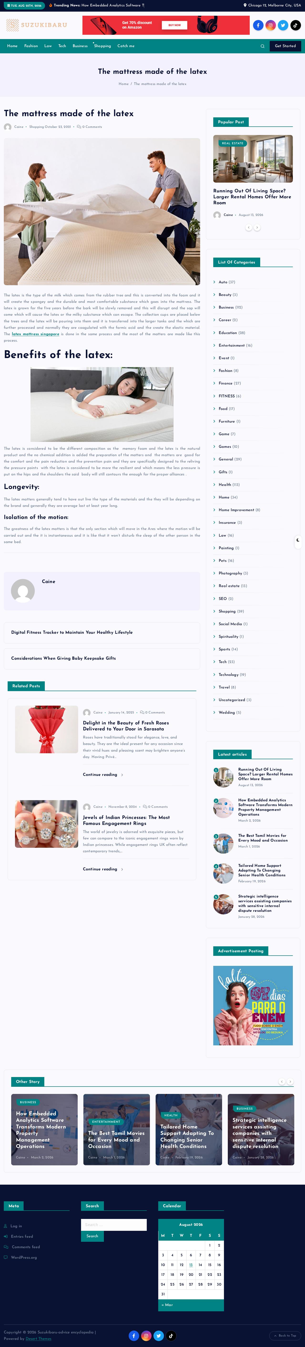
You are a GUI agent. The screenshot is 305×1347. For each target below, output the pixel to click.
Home (12, 46)
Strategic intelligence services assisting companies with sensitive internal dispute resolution (187, 1133)
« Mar (167, 1305)
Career (225, 320)
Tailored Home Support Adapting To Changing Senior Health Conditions (261, 870)
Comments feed (26, 1247)
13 (191, 1265)
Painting (226, 548)
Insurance (227, 523)
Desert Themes (38, 1339)
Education (228, 333)
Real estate (233, 143)
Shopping (102, 46)
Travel (224, 687)
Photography (230, 573)
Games (225, 447)
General (226, 459)
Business (80, 46)
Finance (226, 383)
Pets (223, 561)
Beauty (225, 295)
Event (224, 358)
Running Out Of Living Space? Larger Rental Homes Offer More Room (252, 197)
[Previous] (248, 227)
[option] (253, 177)
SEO (223, 599)
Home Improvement (236, 510)
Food (223, 409)
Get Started (285, 46)
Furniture (227, 422)
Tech (62, 46)
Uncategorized (232, 700)
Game (224, 434)
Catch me (125, 46)
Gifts (223, 472)
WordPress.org (24, 1258)
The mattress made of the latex (160, 84)
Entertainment (232, 346)
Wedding (227, 713)
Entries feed (22, 1237)
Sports (224, 649)
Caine (18, 127)
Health (225, 485)
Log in (16, 1226)
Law (48, 46)
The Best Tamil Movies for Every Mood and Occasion (44, 1140)
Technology (229, 675)
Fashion (31, 46)
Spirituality (228, 637)
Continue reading (101, 775)
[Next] (257, 227)
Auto (223, 282)
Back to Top (287, 1335)
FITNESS (227, 396)
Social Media (230, 624)
